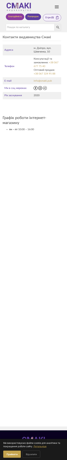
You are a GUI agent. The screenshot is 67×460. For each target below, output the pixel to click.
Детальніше (40, 446)
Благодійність (15, 17)
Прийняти (12, 454)
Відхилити (31, 454)
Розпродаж (33, 17)
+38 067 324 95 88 (44, 73)
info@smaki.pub (43, 81)
